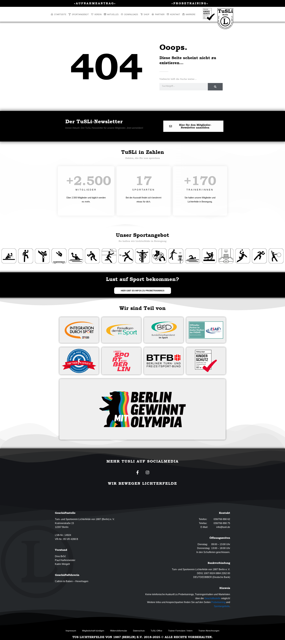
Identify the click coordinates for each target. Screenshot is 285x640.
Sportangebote (221, 606)
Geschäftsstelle (212, 598)
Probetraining (218, 602)
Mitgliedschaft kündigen (93, 630)
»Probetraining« (190, 3)
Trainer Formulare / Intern (180, 630)
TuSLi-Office (156, 630)
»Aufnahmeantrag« (95, 3)
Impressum (71, 630)
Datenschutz (139, 630)
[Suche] (215, 86)
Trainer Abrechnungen (208, 630)
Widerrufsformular (118, 630)
